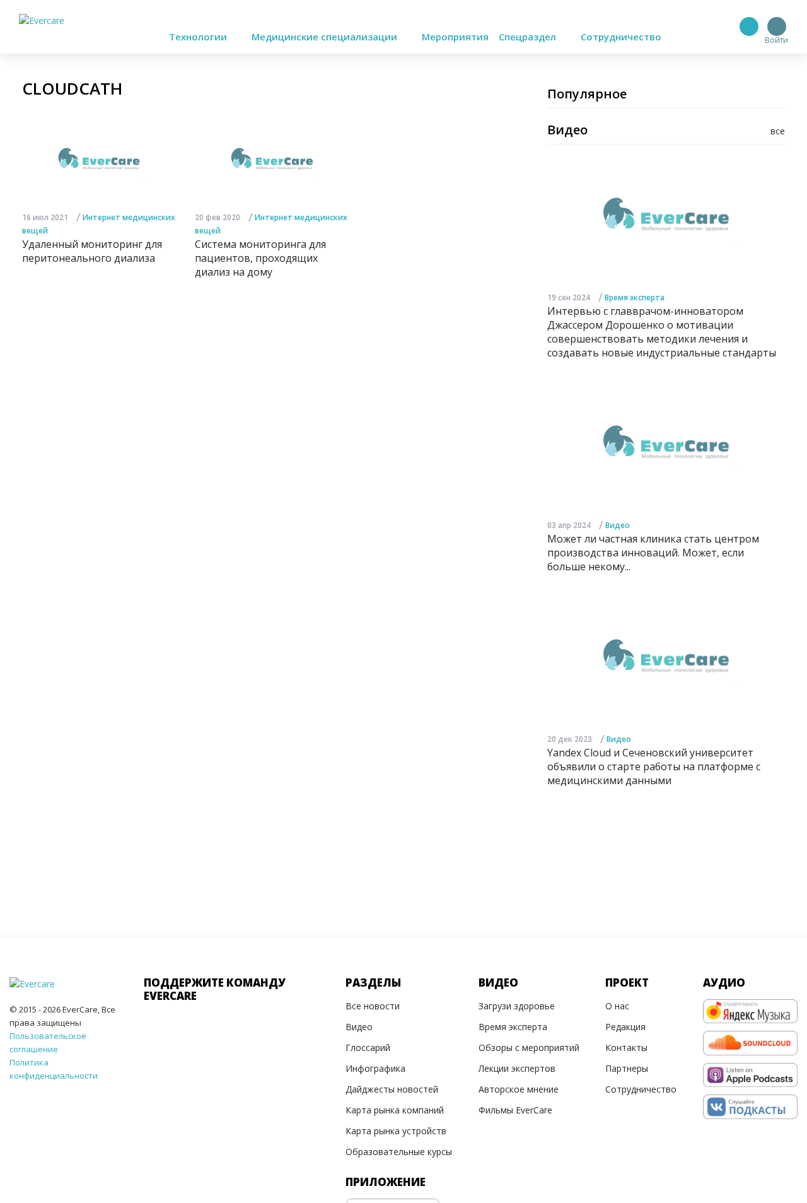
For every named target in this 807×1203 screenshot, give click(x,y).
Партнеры (626, 1068)
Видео (617, 525)
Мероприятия (455, 36)
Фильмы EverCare (515, 1110)
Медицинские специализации (326, 36)
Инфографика (375, 1068)
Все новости (372, 1006)
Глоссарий (367, 1047)
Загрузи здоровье (517, 1006)
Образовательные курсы (398, 1152)
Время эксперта (635, 297)
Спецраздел (529, 36)
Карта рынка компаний (394, 1110)
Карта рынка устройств (395, 1131)
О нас (617, 1006)
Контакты (626, 1047)
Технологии (199, 36)
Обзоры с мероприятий (529, 1047)
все (777, 131)
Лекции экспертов (517, 1068)
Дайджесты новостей (391, 1089)
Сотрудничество (621, 36)
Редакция (625, 1027)
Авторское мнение (519, 1089)
